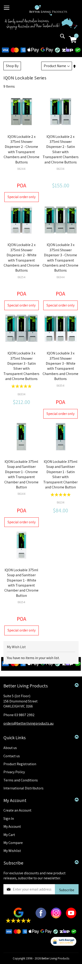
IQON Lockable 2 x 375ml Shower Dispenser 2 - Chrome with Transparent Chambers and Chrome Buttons (21, 149)
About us (10, 747)
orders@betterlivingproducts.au (28, 723)
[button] (17, 108)
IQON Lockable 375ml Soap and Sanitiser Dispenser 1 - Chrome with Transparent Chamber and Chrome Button (21, 474)
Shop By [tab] (12, 65)
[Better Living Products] (48, 10)
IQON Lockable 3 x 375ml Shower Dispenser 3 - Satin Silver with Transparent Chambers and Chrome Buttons (21, 366)
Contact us (11, 756)
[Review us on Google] (18, 921)
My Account (12, 826)
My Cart (9, 834)
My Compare (13, 842)
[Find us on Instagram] (56, 917)
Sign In (8, 818)
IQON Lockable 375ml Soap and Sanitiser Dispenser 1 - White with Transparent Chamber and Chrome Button (21, 583)
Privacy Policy (14, 772)
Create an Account (17, 810)
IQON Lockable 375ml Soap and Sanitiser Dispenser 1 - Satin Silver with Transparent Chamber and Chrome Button (60, 474)
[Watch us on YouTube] (71, 917)
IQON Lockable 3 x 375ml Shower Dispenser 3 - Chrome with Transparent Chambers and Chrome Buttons (60, 257)
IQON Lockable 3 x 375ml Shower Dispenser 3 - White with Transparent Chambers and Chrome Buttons (60, 366)
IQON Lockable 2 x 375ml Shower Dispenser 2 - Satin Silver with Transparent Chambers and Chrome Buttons (61, 149)
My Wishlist (12, 850)
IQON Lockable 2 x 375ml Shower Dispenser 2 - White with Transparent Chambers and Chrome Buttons (21, 257)
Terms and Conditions (20, 780)
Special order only (22, 196)
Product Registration (19, 764)
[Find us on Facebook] (41, 917)
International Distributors (23, 788)
